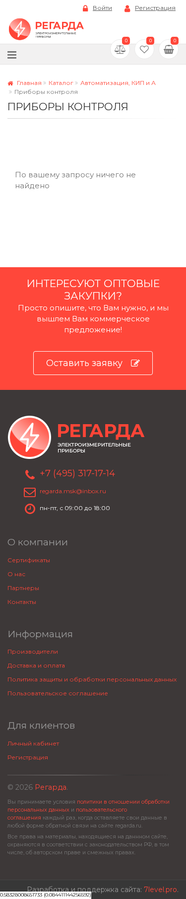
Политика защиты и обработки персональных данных (92, 679)
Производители (32, 651)
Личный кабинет (33, 743)
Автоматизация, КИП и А (118, 82)
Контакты (21, 601)
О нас (16, 574)
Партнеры (23, 588)
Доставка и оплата (36, 665)
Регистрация (155, 7)
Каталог (61, 82)
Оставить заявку (84, 363)
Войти (102, 7)
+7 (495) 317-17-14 (77, 473)
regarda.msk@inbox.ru (73, 491)
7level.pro (160, 889)
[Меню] (11, 54)
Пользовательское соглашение (57, 693)
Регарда (50, 787)
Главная (28, 82)
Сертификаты (28, 560)
